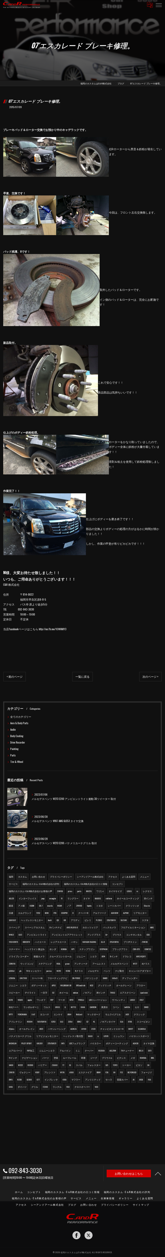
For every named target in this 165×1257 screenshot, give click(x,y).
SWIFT (130, 1028)
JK (133, 1079)
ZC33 (93, 1028)
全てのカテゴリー (20, 717)
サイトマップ (141, 1204)
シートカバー (114, 905)
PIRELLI (81, 999)
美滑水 (104, 1007)
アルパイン (65, 1050)
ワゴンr (100, 891)
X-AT (33, 1014)
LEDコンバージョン (98, 999)
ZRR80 (79, 905)
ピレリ (88, 920)
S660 (90, 1036)
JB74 (103, 956)
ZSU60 (55, 1065)
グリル (34, 1086)
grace (67, 963)
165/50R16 (41, 1021)
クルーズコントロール (61, 956)
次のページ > (150, 676)
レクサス (147, 891)
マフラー (75, 1079)
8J (70, 1065)
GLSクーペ (14, 1007)
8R (65, 920)
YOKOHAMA (22, 1014)
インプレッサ (51, 1079)
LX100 (83, 1028)
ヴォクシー (24, 1072)
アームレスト (99, 963)
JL (65, 1007)
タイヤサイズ (115, 891)
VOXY (37, 1072)
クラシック (139, 1014)
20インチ (100, 992)
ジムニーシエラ (47, 1050)
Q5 (58, 920)
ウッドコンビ (27, 963)
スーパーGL (37, 978)
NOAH (59, 905)
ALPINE (126, 912)
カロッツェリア (90, 927)
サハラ (108, 1079)
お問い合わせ (38, 876)
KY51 (71, 999)
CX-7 (40, 905)
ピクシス (121, 1057)
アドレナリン (15, 1021)
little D (114, 978)
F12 (121, 1072)
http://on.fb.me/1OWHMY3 (52, 629)
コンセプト (117, 883)
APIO (54, 985)
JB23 (41, 1028)
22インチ (148, 898)
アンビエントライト (37, 934)
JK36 (141, 1079)
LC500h (12, 978)
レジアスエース (58, 941)
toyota (89, 905)
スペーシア (14, 927)
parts (79, 891)
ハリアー (42, 1065)
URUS (57, 1007)
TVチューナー (127, 1050)
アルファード (99, 912)
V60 (96, 1086)
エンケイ (58, 1014)
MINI (47, 912)
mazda (50, 905)
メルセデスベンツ (119, 963)
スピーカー (14, 992)
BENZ (79, 1021)
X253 (53, 1021)
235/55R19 (111, 920)
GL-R (103, 941)
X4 (114, 1072)
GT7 (38, 1079)
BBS (152, 1057)
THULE (112, 992)
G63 (20, 934)
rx (137, 891)
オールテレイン (27, 1028)
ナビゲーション (29, 1057)
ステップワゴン (87, 949)
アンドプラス (94, 934)
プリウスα (107, 1057)
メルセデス (93, 970)
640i (11, 1086)
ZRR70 (11, 1072)
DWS (10, 1079)
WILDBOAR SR (65, 985)
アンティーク (81, 963)
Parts (13, 755)
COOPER (64, 912)
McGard (79, 1014)
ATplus (11, 1028)
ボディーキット (39, 985)
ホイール (63, 992)
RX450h (143, 1057)
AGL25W (112, 1050)
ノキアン (87, 992)
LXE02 (132, 999)
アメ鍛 (21, 905)
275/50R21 (51, 1043)
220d (70, 1021)
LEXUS (129, 891)
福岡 (11, 876)
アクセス (112, 876)
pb (20, 970)
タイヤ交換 (148, 1043)
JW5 (62, 1043)
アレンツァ (49, 1072)
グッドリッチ (104, 985)
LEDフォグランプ (77, 1043)
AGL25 (11, 898)
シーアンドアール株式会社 (90, 876)
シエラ (93, 956)
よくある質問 (128, 876)
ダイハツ (22, 1086)
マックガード (93, 1014)
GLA (121, 1021)
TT (63, 1065)
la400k (127, 1007)
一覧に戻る (82, 676)
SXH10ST (12, 920)
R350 (68, 970)
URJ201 (40, 1043)
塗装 (56, 1057)
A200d (11, 970)
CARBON (93, 1007)
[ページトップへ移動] (158, 1173)
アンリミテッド (93, 1079)
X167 (141, 999)
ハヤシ (74, 941)
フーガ (61, 999)
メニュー (144, 876)
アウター (140, 985)
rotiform (109, 898)
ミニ (77, 1050)
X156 (130, 1021)
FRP (51, 999)
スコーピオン (143, 1021)
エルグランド (24, 912)
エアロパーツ (15, 1050)
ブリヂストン (130, 941)
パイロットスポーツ (139, 1036)
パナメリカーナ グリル (20, 1036)
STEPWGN (103, 949)
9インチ (114, 956)
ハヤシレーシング (57, 1028)
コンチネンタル (134, 934)
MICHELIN (12, 1043)
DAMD (105, 978)
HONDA (64, 949)
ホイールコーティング (128, 898)
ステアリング (45, 963)
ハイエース (40, 941)
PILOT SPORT (26, 1043)
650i (65, 1079)
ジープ (93, 1057)
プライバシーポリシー (61, 876)
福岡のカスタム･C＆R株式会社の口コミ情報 (85, 883)
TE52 (38, 912)
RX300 (30, 1065)
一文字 (44, 992)
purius (49, 970)
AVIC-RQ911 (141, 956)
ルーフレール (69, 1057)
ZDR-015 (136, 949)
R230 (19, 1079)
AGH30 (135, 1043)
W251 (59, 970)
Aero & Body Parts (19, 723)
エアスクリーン (127, 992)
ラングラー (72, 898)
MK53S (134, 920)
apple (30, 999)
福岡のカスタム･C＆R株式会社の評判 (41, 883)
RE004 (29, 1021)
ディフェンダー (130, 978)
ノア (69, 905)
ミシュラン (118, 1036)
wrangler (52, 898)
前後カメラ (39, 956)
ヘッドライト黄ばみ (35, 949)
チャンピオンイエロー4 (111, 1028)
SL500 (29, 1079)
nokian (75, 992)
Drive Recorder (17, 742)
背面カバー (122, 1079)
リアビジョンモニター (47, 1036)
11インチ (13, 1057)
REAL (58, 963)
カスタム (22, 876)
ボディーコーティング (117, 1043)
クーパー (89, 1050)
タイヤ (86, 898)
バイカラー (95, 1043)
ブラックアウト (120, 949)
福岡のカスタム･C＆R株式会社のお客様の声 (30, 891)
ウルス (47, 1007)
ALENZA (73, 1028)
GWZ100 (23, 978)
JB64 (69, 1014)
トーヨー (126, 1065)
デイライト (30, 992)
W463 (11, 934)
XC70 (11, 999)
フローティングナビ (57, 978)
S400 (11, 1065)
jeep (42, 898)
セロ (137, 1007)
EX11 (150, 1050)
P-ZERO (99, 920)
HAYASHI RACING (89, 941)
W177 (135, 963)
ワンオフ (41, 999)
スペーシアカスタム (35, 927)
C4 (148, 1065)
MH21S (89, 891)
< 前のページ (15, 676)
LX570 (106, 1036)
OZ (53, 992)
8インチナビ (56, 927)
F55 (55, 912)
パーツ (45, 1057)
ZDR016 (12, 963)
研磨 (83, 1057)
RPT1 (11, 1014)
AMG (152, 927)
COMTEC (147, 949)
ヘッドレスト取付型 (73, 1036)
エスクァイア (85, 1072)
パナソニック (91, 978)
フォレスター (94, 1065)
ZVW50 (60, 891)
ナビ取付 (119, 970)
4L (94, 1021)
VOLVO (20, 999)
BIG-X (141, 1050)
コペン (116, 1007)
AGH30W (114, 912)
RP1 (72, 949)
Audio (13, 729)
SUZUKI (124, 920)
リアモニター (140, 912)
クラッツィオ (132, 905)
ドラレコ (127, 956)
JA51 (127, 1014)
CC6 (148, 934)
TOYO (115, 1065)
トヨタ (99, 905)
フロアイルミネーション (133, 927)
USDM (32, 905)
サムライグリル (113, 1014)
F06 (149, 1079)
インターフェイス (27, 898)
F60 (68, 1086)
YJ (62, 898)
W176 (62, 1072)
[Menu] (158, 4)
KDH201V (26, 941)
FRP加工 (30, 1050)
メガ (133, 1057)
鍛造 (11, 905)
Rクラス (79, 970)
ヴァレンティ (118, 999)
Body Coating (16, 736)
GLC (61, 1021)
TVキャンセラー (33, 970)
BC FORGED (132, 1072)
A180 (71, 1072)
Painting (14, 749)
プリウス (116, 934)
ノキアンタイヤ (107, 1021)
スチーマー (14, 949)
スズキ (145, 920)
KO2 (91, 985)
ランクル (57, 1086)
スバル (79, 1065)
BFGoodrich (80, 985)
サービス (13, 883)
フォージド (146, 1072)
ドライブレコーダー (19, 956)
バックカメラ (109, 927)
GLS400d (142, 1028)
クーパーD (83, 912)
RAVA (83, 1007)
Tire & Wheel (16, 762)
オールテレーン (124, 985)
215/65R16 (114, 941)
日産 (11, 912)
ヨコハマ (44, 1014)
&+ (106, 934)
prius (70, 891)
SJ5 (106, 1065)
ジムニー (80, 956)
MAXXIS (98, 898)
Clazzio (147, 905)
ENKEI (146, 1007)
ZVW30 (145, 941)
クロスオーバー (82, 1086)
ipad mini (144, 992)
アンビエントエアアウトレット (67, 934)
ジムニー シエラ (18, 985)
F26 (106, 1072)
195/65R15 (13, 941)
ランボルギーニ (31, 1007)
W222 (20, 1065)
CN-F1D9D (76, 978)
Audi (50, 920)
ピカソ (139, 1065)
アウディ (75, 920)
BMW (99, 1072)
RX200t (101, 1050)
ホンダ (53, 949)
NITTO (73, 1007)
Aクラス (146, 963)
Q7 (87, 1021)
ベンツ (107, 970)
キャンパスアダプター (140, 970)
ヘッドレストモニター (32, 920)
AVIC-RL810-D (72, 927)
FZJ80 (45, 1086)
